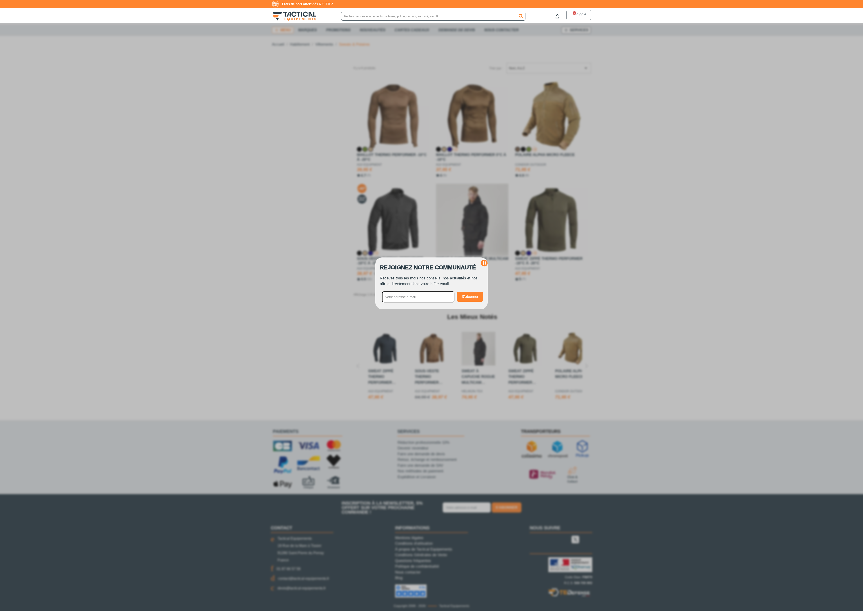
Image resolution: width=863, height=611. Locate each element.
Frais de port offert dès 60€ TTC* (307, 4)
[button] (484, 263)
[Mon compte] (557, 16)
